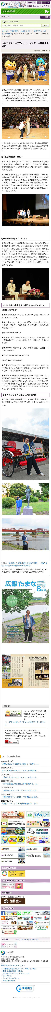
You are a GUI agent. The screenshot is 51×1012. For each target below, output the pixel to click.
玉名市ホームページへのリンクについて (16, 973)
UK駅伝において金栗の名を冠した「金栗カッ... (20, 764)
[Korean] (46, 6)
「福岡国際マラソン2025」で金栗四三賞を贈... (20, 797)
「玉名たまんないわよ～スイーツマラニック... (20, 777)
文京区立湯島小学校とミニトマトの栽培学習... (20, 770)
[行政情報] (14, 31)
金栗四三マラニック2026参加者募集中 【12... (20, 804)
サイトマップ (7, 976)
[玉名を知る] (25, 31)
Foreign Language (9, 980)
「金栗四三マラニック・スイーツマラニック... (20, 790)
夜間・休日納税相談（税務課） (13, 971)
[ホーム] (5, 31)
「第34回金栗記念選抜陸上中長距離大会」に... (20, 784)
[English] (35, 6)
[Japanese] (29, 6)
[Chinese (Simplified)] (41, 6)
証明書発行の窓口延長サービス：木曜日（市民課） (20, 969)
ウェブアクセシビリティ (11, 978)
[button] (25, 988)
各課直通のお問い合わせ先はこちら (13, 965)
